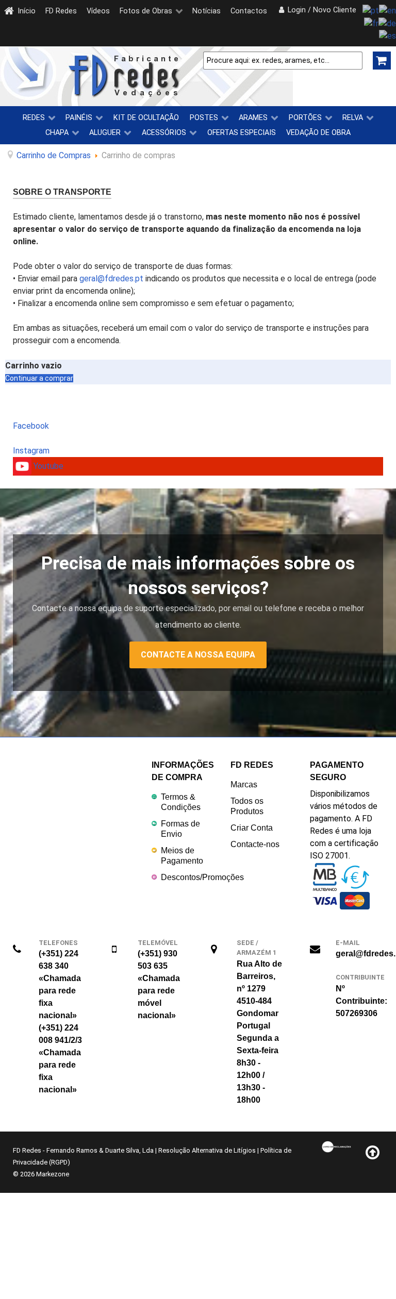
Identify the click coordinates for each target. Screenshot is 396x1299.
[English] (387, 10)
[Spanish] (387, 36)
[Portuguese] (370, 10)
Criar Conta (251, 827)
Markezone (52, 1174)
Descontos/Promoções (202, 877)
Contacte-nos (254, 844)
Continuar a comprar (39, 378)
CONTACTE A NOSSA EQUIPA (198, 655)
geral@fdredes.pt (111, 278)
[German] (387, 23)
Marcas (243, 784)
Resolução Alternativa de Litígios (207, 1150)
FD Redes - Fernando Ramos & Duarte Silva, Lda (83, 1150)
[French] (371, 23)
